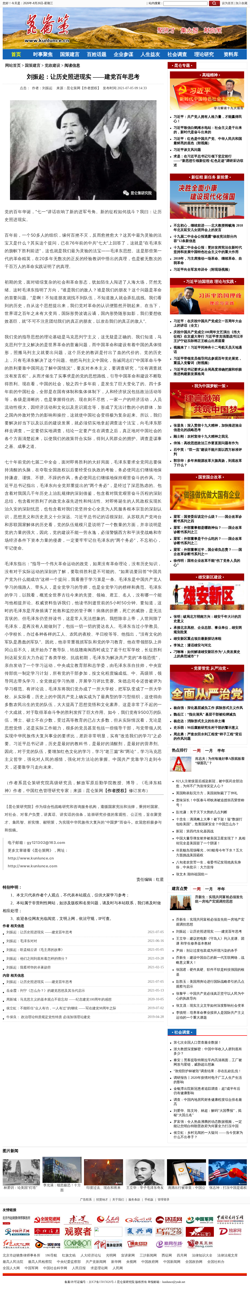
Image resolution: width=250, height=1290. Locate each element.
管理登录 (163, 1199)
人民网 (118, 1268)
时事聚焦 (43, 54)
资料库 (231, 54)
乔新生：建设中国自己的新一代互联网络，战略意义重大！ (210, 960)
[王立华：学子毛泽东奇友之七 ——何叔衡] (135, 1184)
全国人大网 (11, 1268)
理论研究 (204, 54)
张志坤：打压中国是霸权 (219, 1188)
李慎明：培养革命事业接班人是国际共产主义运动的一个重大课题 (210, 1015)
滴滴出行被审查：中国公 (177, 1188)
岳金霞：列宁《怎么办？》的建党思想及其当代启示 (45, 990)
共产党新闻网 (96, 1262)
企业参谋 (123, 54)
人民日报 (79, 1268)
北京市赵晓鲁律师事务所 (21, 1255)
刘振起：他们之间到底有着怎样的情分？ (37, 958)
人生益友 (150, 54)
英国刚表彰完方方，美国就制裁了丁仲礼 (207, 793)
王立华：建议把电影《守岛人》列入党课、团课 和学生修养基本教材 (210, 941)
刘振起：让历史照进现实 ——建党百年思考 (39, 932)
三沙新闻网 (148, 1255)
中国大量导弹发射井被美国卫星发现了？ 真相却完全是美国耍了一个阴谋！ (210, 841)
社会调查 (177, 54)
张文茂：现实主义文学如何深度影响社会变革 (210, 1005)
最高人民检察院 (40, 1262)
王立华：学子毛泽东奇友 (136, 1188)
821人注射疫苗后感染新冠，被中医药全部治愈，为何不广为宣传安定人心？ (209, 783)
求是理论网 (99, 1268)
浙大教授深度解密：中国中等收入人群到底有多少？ (208, 1051)
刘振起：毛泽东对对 (21, 941)
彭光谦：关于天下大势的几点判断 (201, 812)
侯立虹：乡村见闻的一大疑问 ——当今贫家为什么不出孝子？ (208, 1135)
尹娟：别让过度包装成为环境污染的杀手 (207, 950)
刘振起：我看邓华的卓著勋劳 (28, 967)
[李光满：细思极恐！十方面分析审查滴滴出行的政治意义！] (52, 1182)
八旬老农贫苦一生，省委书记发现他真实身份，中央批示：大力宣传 (208, 864)
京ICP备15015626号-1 (102, 1282)
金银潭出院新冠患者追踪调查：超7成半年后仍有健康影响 (207, 1091)
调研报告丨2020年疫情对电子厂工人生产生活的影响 (208, 1080)
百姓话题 (96, 54)
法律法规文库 (227, 1255)
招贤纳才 (102, 1199)
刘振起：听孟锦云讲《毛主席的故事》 (35, 950)
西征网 (167, 1255)
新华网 (116, 1262)
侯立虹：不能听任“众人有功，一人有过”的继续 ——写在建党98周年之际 (61, 1008)
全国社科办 (215, 1262)
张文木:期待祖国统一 (192, 874)
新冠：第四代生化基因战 (195, 831)
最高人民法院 (13, 1262)
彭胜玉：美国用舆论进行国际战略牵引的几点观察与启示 (210, 984)
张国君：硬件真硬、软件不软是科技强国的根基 (210, 972)
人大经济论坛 (91, 1255)
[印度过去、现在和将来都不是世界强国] (94, 1184)
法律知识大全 (202, 1255)
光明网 (111, 1255)
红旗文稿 (69, 1255)
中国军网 (31, 1268)
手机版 (149, 1199)
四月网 (182, 1255)
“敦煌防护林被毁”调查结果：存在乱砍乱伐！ (207, 1071)
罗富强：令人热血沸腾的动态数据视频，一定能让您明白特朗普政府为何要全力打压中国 (208, 1124)
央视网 (131, 1262)
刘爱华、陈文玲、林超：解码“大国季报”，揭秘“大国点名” (207, 1113)
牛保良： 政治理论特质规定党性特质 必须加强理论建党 (48, 1017)
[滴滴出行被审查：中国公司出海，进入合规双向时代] (177, 1184)
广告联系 (86, 1199)
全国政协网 (193, 1262)
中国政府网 (149, 1262)
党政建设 (52, 65)
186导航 (51, 1255)
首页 (16, 54)
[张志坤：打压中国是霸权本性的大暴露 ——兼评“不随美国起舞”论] (218, 1184)
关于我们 (118, 1199)
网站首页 (13, 65)
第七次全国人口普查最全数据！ (197, 1042)
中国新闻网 (171, 1262)
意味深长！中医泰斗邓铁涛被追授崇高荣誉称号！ (210, 802)
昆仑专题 (182, 65)
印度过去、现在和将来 (94, 1188)
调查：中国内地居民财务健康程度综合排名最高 (208, 1102)
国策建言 (70, 54)
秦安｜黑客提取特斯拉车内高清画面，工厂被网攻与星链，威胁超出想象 (208, 1062)
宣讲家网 (128, 1255)
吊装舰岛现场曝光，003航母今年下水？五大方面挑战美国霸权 (209, 853)
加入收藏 (241, 3)
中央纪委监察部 (69, 1262)
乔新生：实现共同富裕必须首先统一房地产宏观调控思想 (210, 922)
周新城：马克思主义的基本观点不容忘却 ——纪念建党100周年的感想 (59, 999)
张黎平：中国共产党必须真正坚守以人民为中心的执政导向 (210, 996)
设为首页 (228, 3)
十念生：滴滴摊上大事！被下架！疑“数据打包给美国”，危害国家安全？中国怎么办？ (209, 821)
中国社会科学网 (55, 1268)
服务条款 (134, 1199)
